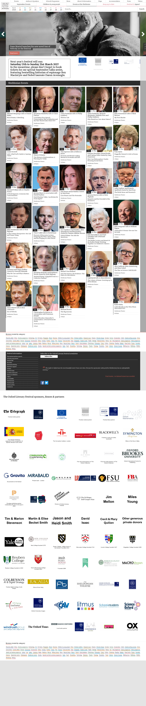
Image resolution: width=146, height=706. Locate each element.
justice (23, 343)
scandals (138, 343)
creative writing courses (130, 338)
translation (101, 346)
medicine (44, 343)
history (107, 340)
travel (106, 346)
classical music (87, 338)
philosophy (97, 343)
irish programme (116, 340)
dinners (22, 340)
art (36, 338)
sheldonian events (32, 346)
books (50, 338)
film (56, 340)
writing (13, 348)
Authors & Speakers (32, 1)
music (61, 343)
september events (15, 346)
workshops (8, 348)
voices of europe (118, 346)
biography (45, 338)
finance (60, 340)
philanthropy (91, 343)
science (8, 346)
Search (141, 9)
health (89, 340)
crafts (122, 338)
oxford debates (83, 343)
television (85, 346)
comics (111, 338)
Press (129, 1)
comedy (107, 338)
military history (55, 343)
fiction (52, 340)
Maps (100, 1)
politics (106, 343)
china (72, 338)
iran (111, 340)
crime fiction (9, 340)
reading (117, 343)
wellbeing (133, 346)
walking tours (126, 346)
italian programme (135, 340)
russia (133, 343)
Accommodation (114, 1)
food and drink (66, 340)
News (68, 1)
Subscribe (48, 356)
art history (40, 338)
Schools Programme (52, 1)
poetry (102, 343)
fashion (48, 340)
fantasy (44, 340)
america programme (23, 338)
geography (76, 340)
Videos (140, 1)
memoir (49, 343)
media (39, 343)
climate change (100, 338)
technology (79, 346)
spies (64, 346)
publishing (111, 343)
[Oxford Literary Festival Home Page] (5, 6)
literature (35, 343)
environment (34, 340)
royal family (128, 343)
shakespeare (24, 346)
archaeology (31, 338)
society (40, 346)
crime (138, 338)
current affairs (16, 340)
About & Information (84, 1)
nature (73, 343)
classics (94, 338)
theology (96, 346)
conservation (117, 338)
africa (15, 338)
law (27, 343)
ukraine (111, 346)
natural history (67, 343)
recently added (9, 338)
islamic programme (125, 340)
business (55, 338)
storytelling (72, 346)
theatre (91, 346)
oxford (77, 343)
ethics (39, 340)
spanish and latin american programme (52, 346)
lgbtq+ (30, 343)
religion (122, 343)
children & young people (64, 338)
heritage (94, 340)
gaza (72, 340)
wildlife (138, 346)
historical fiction (101, 340)
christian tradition (78, 338)
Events (16, 1)
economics (27, 340)
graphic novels (83, 340)
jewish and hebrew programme (13, 343)
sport (67, 346)
